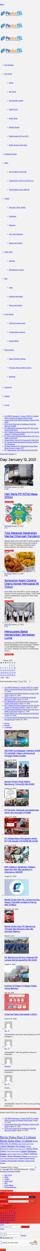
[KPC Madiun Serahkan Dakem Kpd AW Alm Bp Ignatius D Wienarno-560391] (16, 862)
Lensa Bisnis (8, 314)
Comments (8, 727)
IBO (6, 279)
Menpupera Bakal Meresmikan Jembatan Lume (19, 635)
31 (14, 675)
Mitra (6, 163)
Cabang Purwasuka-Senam (12, 1160)
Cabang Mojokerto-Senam (11, 1158)
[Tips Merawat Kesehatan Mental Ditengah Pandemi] (18, 524)
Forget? (23, 1235)
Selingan (12, 261)
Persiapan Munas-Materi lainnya (20, 368)
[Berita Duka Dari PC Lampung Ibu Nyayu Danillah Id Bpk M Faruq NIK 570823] (16, 895)
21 (8, 672)
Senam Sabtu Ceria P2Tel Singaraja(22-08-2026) (21, 440)
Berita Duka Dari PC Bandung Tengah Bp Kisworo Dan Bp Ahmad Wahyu (19, 929)
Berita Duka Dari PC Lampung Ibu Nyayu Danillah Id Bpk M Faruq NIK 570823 (22, 902)
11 (1, 670)
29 (10, 675)
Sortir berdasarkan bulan (8, 681)
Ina (5, 1100)
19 (3, 672)
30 (12, 675)
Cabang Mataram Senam (16, 1156)
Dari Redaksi (9, 65)
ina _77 (7, 1031)
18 (1, 672)
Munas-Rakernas (10, 1187)
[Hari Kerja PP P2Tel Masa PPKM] (18, 485)
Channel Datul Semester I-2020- (20, 1014)
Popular (7, 725)
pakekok (7, 1066)
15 (10, 670)
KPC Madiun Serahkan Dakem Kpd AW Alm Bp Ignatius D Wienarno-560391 (21, 433)
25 (1, 675)
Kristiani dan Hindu (16, 296)
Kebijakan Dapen (10, 154)
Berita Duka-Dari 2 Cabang (18, 1137)
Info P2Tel (8, 74)
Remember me (7, 1238)
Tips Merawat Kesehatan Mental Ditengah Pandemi (22, 534)
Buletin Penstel (14, 127)
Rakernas (12, 377)
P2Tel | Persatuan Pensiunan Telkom (17, 1170)
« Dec (2, 677)
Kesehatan (12, 216)
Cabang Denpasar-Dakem (13, 1151)
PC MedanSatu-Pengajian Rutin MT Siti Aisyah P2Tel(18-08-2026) (21, 839)
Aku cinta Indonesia (16, 234)
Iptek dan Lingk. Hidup (17, 207)
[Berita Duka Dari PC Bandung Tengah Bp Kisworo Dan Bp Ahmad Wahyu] (9, 922)
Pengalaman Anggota (16, 270)
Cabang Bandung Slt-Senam (12, 1146)
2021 (6, 454)
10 (14, 668)
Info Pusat (12, 92)
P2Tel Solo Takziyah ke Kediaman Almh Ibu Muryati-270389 (21, 811)
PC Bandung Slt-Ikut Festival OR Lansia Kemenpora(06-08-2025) (21, 958)
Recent (6, 723)
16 (12, 670)
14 (8, 670)
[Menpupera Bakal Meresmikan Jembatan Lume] (19, 622)
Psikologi (12, 225)
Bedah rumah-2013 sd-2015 (19, 136)
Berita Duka (13, 118)
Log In (3, 1250)
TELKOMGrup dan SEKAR (19, 190)
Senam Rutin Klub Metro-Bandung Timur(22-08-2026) (19, 782)
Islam (11, 287)
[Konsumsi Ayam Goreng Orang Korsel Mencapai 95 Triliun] (19, 572)
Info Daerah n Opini (16, 101)
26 (3, 675)
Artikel (6, 198)
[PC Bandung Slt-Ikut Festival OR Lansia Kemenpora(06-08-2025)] (16, 953)
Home (11, 83)
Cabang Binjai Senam (19, 1148)
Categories (3, 1167)
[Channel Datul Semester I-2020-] (16, 1010)
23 (12, 672)
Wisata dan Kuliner (15, 243)
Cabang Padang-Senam (26, 1158)
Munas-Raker (9, 350)
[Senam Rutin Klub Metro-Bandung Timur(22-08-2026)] (16, 777)
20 (6, 672)
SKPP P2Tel (13, 109)
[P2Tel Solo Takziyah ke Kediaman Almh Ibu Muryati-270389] (16, 806)
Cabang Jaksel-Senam (14, 1154)
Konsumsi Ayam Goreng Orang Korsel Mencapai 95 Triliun (21, 583)
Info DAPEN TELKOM (17, 172)
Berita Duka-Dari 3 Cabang (16, 1140)
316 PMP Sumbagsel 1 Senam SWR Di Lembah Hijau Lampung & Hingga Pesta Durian (21, 417)
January (11, 454)
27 (6, 675)
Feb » (8, 677)
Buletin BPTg (14, 341)
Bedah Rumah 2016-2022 (18, 145)
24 (14, 672)
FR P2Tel (7, 487)
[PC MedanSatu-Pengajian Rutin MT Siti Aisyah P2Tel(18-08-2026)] (16, 834)
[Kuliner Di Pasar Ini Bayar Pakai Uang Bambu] (16, 981)
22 (10, 672)
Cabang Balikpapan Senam (25, 1144)
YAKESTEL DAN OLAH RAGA (21, 181)
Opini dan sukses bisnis (17, 323)
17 (14, 670)
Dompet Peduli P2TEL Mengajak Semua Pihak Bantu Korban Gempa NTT (21, 447)
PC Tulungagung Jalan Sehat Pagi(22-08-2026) (21, 450)
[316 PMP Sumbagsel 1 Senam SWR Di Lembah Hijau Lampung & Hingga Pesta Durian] (16, 746)
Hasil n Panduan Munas (17, 359)
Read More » (9, 502)
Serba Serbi (8, 252)
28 (8, 675)
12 (3, 670)
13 (6, 670)
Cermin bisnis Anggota (17, 332)
